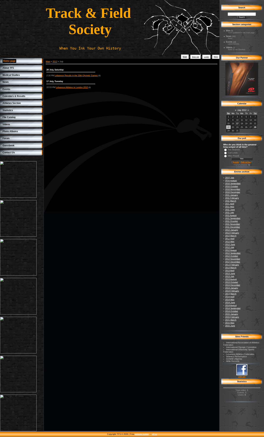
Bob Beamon (234, 149)
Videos (229, 47)
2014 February (232, 291)
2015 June (230, 326)
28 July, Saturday (55, 70)
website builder (142, 434)
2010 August (231, 180)
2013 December (232, 285)
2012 (55, 61)
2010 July (229, 178)
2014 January (231, 288)
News (228, 36)
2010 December (232, 192)
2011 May (229, 207)
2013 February (232, 265)
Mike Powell (233, 156)
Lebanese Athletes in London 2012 (72, 87)
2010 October (231, 186)
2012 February (232, 233)
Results (236, 162)
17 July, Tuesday (54, 81)
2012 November (232, 259)
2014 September (233, 308)
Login (206, 57)
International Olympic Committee (241, 347)
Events (229, 42)
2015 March (230, 320)
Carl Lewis (233, 153)
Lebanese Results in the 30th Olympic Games (76, 75)
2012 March (230, 236)
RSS (216, 57)
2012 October (231, 256)
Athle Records (232, 361)
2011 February (232, 198)
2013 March (230, 267)
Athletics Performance (236, 356)
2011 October (231, 221)
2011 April (229, 204)
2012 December (232, 262)
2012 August (231, 250)
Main (185, 57)
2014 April (229, 297)
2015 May (229, 323)
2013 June (230, 273)
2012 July (229, 247)
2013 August (231, 279)
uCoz (154, 434)
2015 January (231, 314)
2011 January (231, 195)
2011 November (232, 224)
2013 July (229, 276)
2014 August (231, 305)
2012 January (231, 230)
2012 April (229, 238)
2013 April (229, 270)
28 (255, 127)
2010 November (232, 189)
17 (237, 123)
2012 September (233, 253)
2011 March (230, 201)
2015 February (232, 317)
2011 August (231, 215)
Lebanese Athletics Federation (240, 354)
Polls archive (246, 162)
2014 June (230, 302)
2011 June (230, 209)
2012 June (230, 244)
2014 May (229, 299)
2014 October (231, 311)
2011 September (232, 218)
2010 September (233, 183)
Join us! (241, 376)
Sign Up (195, 57)
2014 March (230, 294)
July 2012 (241, 110)
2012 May (229, 241)
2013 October (231, 282)
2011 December (232, 227)
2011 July (229, 212)
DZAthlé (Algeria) (234, 359)
